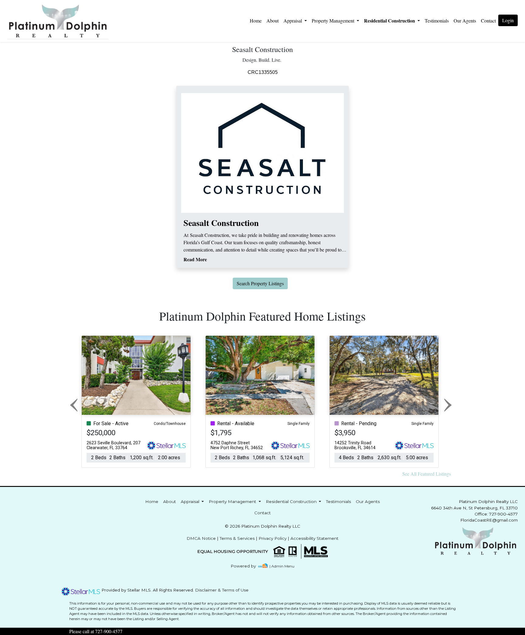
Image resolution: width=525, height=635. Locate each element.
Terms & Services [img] (237, 538)
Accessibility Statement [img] (314, 538)
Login (508, 20)
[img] (247, 566)
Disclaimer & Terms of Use (222, 590)
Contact (262, 512)
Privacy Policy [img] (273, 538)
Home (256, 20)
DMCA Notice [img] (201, 538)
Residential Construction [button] (390, 20)
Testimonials (437, 20)
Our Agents (465, 20)
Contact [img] (488, 20)
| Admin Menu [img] (281, 566)
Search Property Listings (260, 283)
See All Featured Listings (426, 473)
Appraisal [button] (293, 20)
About (272, 20)
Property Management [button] (333, 20)
